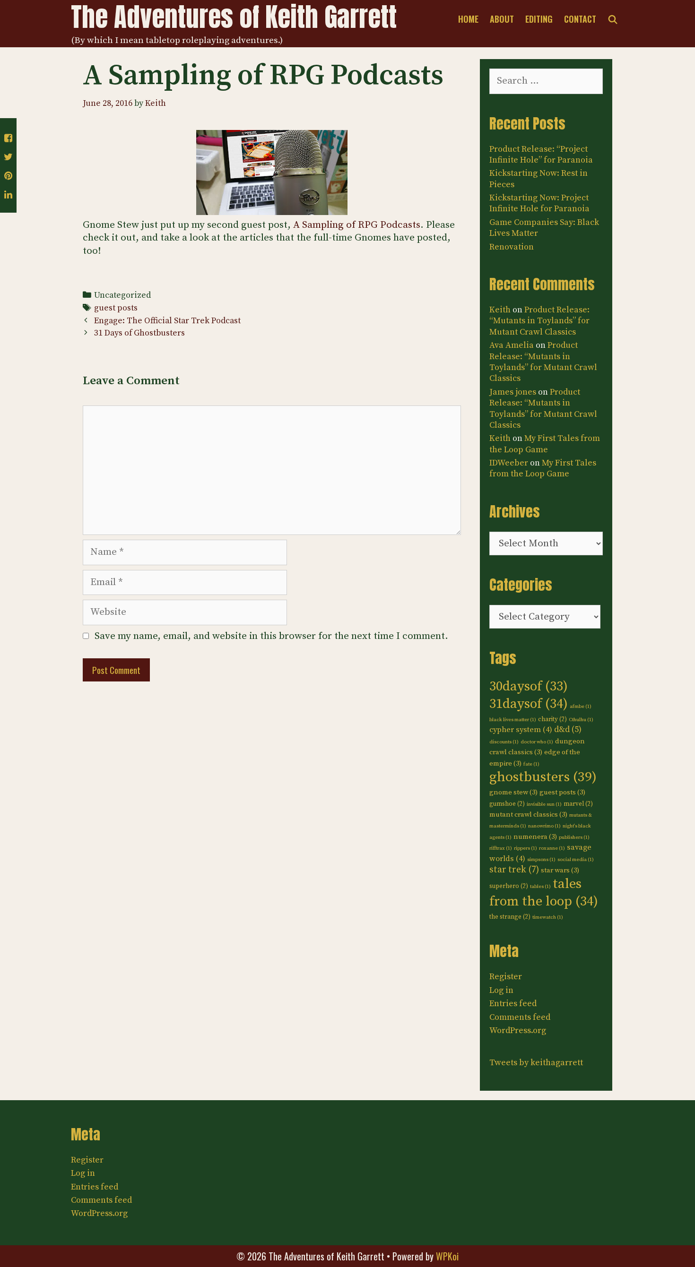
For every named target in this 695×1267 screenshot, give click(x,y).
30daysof (528, 686)
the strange (509, 917)
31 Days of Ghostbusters (139, 333)
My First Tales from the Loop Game (544, 444)
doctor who (537, 742)
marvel (578, 804)
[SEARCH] (613, 19)
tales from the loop (543, 893)
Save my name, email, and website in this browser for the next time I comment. (271, 636)
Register (505, 976)
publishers (574, 837)
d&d (568, 729)
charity (552, 719)
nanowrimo (544, 826)
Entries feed (513, 1003)
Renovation (511, 246)
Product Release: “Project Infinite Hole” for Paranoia (541, 154)
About (502, 19)
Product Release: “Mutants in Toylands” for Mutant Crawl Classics (539, 320)
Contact (580, 19)
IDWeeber (508, 462)
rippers (525, 848)
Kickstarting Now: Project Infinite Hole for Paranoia (539, 203)
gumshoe (507, 804)
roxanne (552, 848)
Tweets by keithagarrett (536, 1062)
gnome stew (513, 792)
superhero (508, 886)
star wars (560, 870)
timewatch (547, 917)
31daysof (528, 704)
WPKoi (447, 1256)
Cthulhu (581, 719)
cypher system (520, 729)
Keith (500, 309)
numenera (535, 836)
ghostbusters (543, 777)
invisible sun (544, 804)
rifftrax (500, 848)
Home (468, 19)
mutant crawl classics (528, 814)
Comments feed (519, 1017)
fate (531, 764)
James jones (512, 392)
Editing (539, 19)
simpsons (541, 859)
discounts (504, 742)
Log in (501, 990)
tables (540, 886)
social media (575, 859)
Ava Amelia (511, 345)
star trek (514, 869)
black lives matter (512, 719)
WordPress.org (517, 1030)
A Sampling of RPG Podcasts (356, 225)
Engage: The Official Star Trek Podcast (167, 321)
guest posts (116, 308)
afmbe (580, 706)
